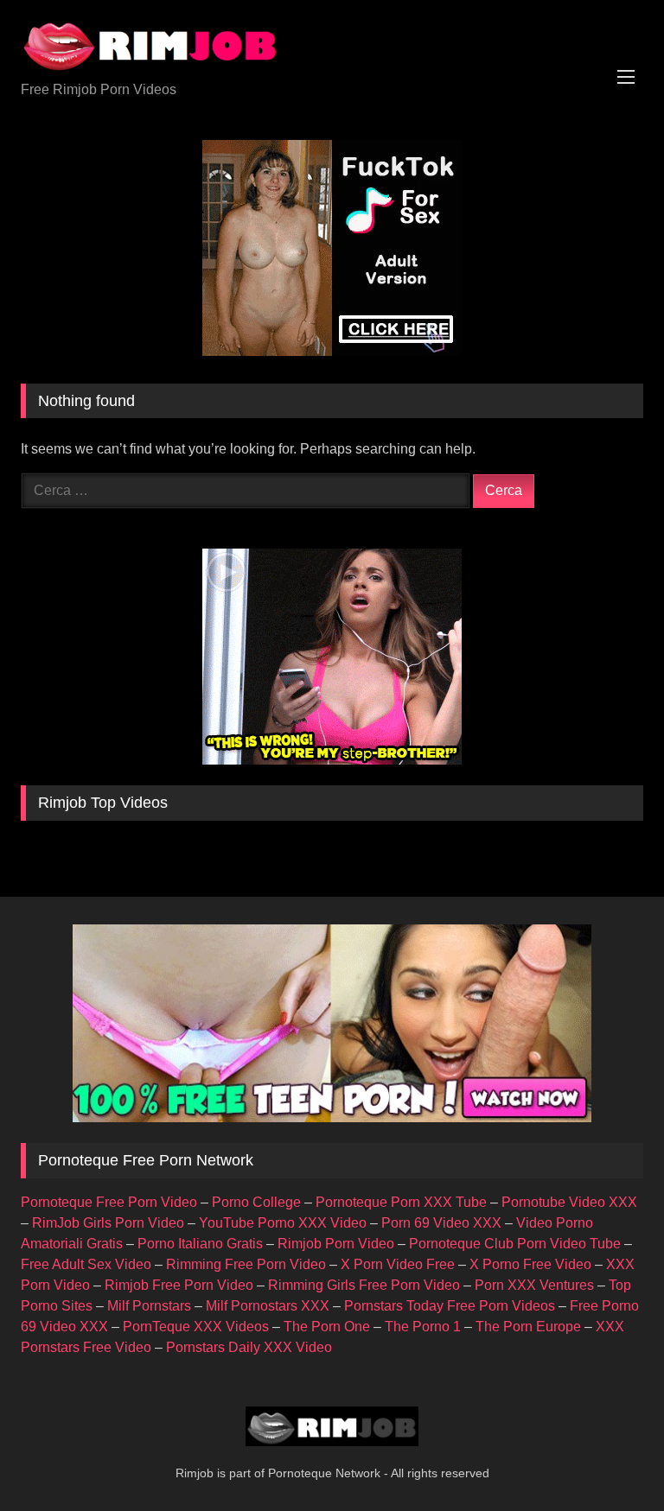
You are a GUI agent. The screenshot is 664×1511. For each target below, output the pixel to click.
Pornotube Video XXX (569, 1202)
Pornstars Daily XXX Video (249, 1347)
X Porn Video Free (398, 1264)
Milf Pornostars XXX (267, 1305)
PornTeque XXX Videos (196, 1326)
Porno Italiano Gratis (200, 1243)
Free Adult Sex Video (86, 1264)
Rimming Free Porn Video (246, 1264)
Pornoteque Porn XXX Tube (401, 1202)
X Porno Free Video (530, 1264)
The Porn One (327, 1326)
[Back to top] (610, 1459)
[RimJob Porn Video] (332, 46)
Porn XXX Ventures (534, 1285)
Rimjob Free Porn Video (179, 1285)
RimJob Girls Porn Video (108, 1223)
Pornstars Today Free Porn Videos (449, 1305)
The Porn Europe (528, 1326)
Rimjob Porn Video (336, 1243)
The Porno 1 (423, 1326)
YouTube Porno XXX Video (283, 1223)
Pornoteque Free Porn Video (109, 1202)
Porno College (256, 1202)
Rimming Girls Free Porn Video (364, 1285)
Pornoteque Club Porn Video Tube (515, 1243)
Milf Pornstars (149, 1305)
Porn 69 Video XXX (441, 1223)
